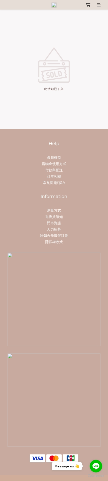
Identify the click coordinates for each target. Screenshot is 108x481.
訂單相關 (54, 176)
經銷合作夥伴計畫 (54, 235)
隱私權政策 (54, 242)
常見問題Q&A (54, 182)
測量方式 (54, 210)
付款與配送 (54, 170)
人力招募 (54, 229)
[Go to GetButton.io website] (96, 475)
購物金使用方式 (54, 164)
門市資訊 (54, 223)
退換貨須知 (54, 216)
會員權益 (54, 157)
